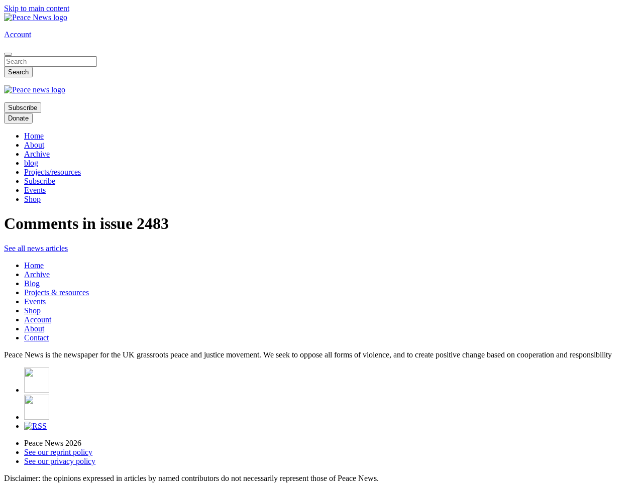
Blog (32, 283)
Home (34, 136)
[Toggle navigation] (8, 54)
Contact (36, 337)
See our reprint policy (58, 452)
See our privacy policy (59, 461)
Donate (18, 118)
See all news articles (36, 248)
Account (17, 34)
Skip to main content (36, 8)
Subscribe (22, 107)
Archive (37, 154)
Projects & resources (56, 292)
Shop (32, 199)
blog (31, 163)
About (34, 145)
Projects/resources (52, 172)
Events (35, 190)
